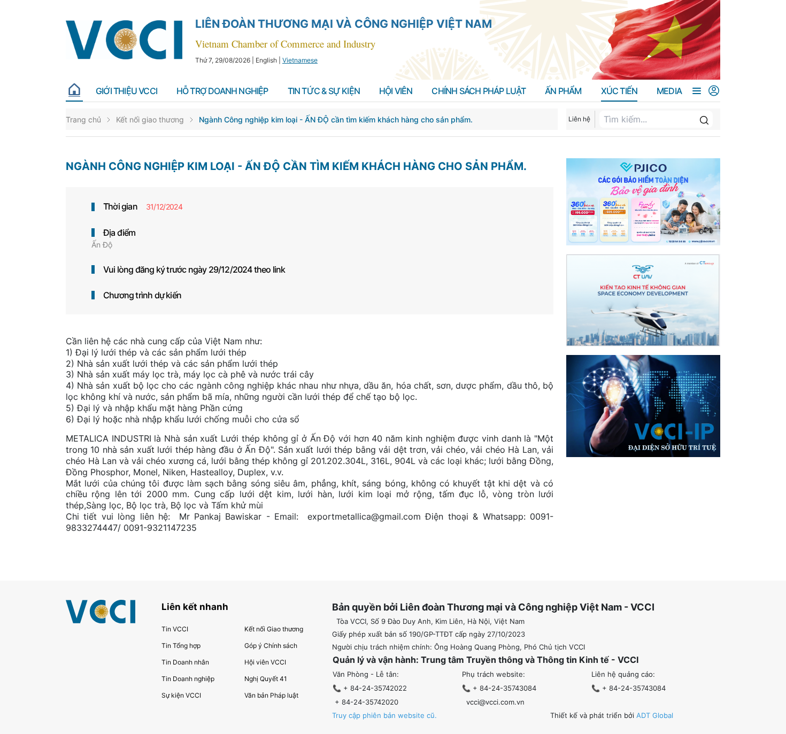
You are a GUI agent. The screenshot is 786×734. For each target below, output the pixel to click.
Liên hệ (579, 119)
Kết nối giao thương (150, 119)
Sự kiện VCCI (181, 695)
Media (669, 91)
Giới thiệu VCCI (126, 91)
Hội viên (396, 91)
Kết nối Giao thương (273, 629)
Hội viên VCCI (265, 662)
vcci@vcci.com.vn (495, 702)
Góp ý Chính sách (270, 646)
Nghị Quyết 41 (265, 679)
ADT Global (654, 715)
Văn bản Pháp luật (271, 695)
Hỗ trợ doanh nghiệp (222, 91)
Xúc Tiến (619, 91)
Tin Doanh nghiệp (187, 679)
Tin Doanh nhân (185, 662)
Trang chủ (83, 119)
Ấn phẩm (563, 91)
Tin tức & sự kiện (324, 91)
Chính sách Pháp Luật (478, 91)
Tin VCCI (174, 629)
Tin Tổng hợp (181, 646)
